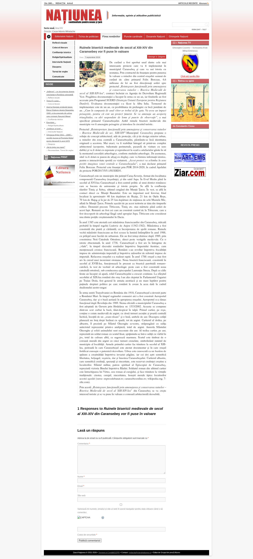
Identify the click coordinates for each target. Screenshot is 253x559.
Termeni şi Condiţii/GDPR (109, 552)
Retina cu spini (186, 81)
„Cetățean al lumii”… (54, 129)
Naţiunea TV (184, 42)
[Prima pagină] (48, 36)
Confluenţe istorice (61, 52)
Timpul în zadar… (53, 101)
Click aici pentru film (190, 76)
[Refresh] (103, 517)
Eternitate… (51, 122)
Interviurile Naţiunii (61, 62)
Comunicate (58, 76)
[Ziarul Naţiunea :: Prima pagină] (103, 25)
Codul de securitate (86, 535)
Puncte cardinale (133, 36)
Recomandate (53, 150)
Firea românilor (111, 36)
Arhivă (70, 3)
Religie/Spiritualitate (62, 57)
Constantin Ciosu (185, 126)
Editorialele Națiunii (64, 36)
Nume (81, 476)
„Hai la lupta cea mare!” (55, 147)
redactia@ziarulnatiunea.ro (140, 552)
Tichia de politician (88, 36)
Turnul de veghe (60, 71)
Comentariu (83, 443)
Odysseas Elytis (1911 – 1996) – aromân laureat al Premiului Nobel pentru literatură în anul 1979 (59, 138)
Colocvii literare (60, 47)
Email (80, 486)
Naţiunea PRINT (59, 157)
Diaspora (56, 67)
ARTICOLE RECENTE (188, 3)
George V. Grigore (156, 57)
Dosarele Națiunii (155, 36)
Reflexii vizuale (59, 43)
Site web (81, 495)
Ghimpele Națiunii (178, 36)
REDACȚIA (60, 3)
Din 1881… (49, 3)
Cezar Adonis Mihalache (63, 31)
